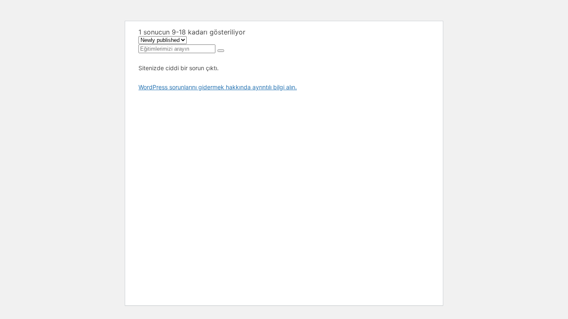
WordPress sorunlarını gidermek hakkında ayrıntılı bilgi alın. (217, 87)
